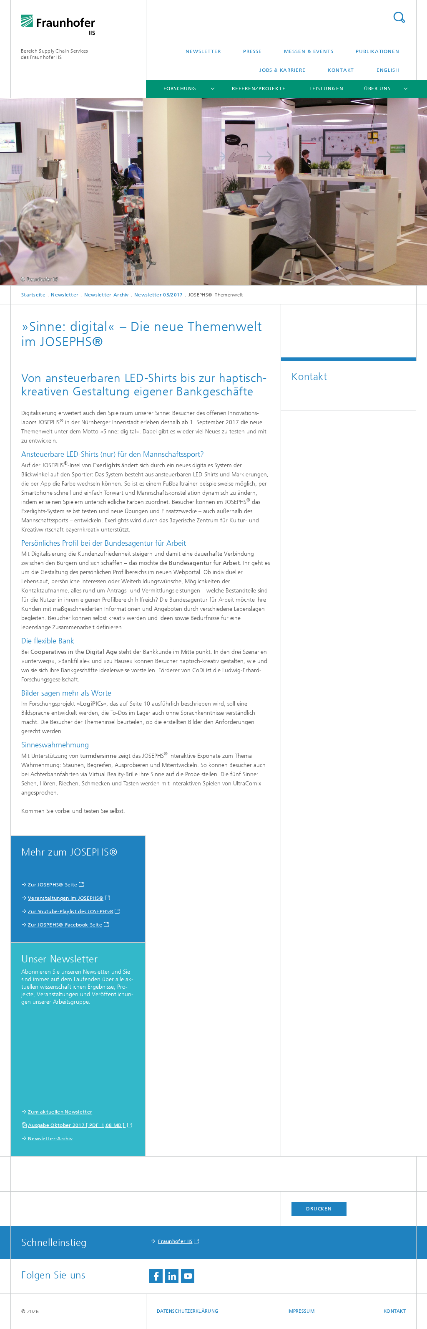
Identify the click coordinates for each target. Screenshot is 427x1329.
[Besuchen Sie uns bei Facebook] (156, 1276)
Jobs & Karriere (282, 70)
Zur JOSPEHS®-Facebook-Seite (65, 925)
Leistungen (326, 88)
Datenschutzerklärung (188, 1311)
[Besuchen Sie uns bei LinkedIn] (171, 1276)
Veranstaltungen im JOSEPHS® (65, 898)
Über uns (377, 88)
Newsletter (203, 51)
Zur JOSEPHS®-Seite (52, 885)
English (388, 70)
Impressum (300, 1311)
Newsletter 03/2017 (158, 295)
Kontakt (341, 70)
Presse (252, 51)
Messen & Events (309, 51)
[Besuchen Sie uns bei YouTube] (187, 1276)
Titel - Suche (399, 17)
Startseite (33, 295)
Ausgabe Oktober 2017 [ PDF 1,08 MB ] (77, 1125)
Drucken (319, 1209)
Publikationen (377, 51)
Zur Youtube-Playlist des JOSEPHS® (70, 911)
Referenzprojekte (258, 88)
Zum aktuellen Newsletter (60, 1112)
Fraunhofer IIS (175, 1241)
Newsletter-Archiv (106, 295)
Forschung (179, 88)
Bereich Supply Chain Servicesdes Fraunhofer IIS (54, 54)
